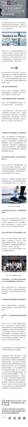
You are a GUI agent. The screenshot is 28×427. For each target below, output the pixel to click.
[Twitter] (14, 418)
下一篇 (3, 407)
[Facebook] (9, 418)
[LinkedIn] (19, 418)
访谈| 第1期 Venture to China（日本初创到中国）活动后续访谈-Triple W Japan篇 (14, 403)
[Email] (24, 418)
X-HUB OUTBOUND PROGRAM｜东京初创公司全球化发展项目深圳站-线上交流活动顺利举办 (14, 411)
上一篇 (3, 399)
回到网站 (4, 417)
